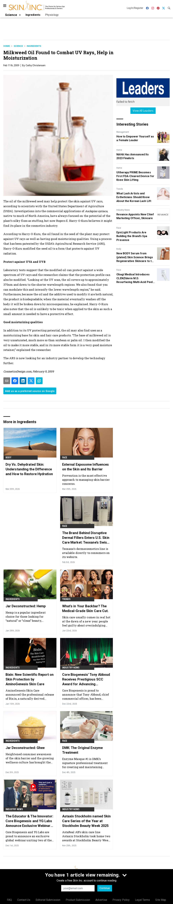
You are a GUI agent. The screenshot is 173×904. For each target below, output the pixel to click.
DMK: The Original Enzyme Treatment (82, 750)
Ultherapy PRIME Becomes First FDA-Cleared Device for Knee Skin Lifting (135, 176)
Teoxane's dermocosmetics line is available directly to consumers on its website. (86, 553)
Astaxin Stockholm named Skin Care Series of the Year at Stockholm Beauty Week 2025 (86, 821)
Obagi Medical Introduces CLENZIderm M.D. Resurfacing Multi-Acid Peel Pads (134, 278)
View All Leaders (143, 111)
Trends (119, 189)
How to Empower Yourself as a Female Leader (135, 138)
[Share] (14, 380)
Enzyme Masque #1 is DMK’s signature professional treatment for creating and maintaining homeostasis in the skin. (85, 763)
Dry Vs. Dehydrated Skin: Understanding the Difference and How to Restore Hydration (29, 469)
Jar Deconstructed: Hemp (26, 606)
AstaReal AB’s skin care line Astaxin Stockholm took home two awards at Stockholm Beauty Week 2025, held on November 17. (86, 836)
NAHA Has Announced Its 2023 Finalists (132, 156)
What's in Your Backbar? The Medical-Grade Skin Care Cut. (85, 608)
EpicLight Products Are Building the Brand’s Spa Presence (131, 236)
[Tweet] (31, 380)
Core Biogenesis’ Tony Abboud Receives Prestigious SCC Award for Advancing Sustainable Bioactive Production (86, 679)
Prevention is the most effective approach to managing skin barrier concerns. (86, 479)
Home (6, 46)
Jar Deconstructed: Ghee (25, 748)
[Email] (6, 380)
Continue (105, 888)
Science (18, 46)
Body (118, 249)
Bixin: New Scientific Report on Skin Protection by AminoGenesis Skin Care (30, 679)
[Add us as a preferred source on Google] (39, 380)
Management (122, 132)
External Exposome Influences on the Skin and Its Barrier (85, 466)
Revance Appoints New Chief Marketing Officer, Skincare (135, 216)
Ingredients (34, 46)
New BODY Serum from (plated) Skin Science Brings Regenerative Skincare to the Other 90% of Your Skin (135, 257)
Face (118, 228)
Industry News (123, 210)
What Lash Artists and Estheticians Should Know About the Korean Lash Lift (133, 197)
